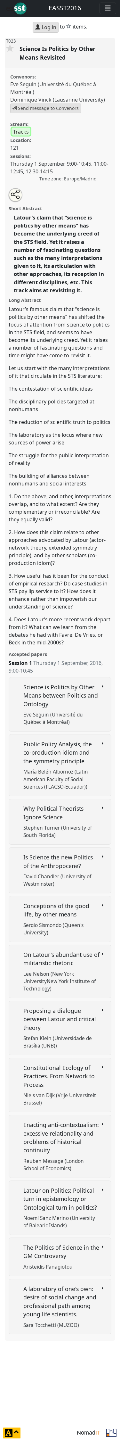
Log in (48, 27)
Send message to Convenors (48, 108)
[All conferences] (111, 1432)
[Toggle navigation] (108, 8)
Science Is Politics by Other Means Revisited (57, 53)
